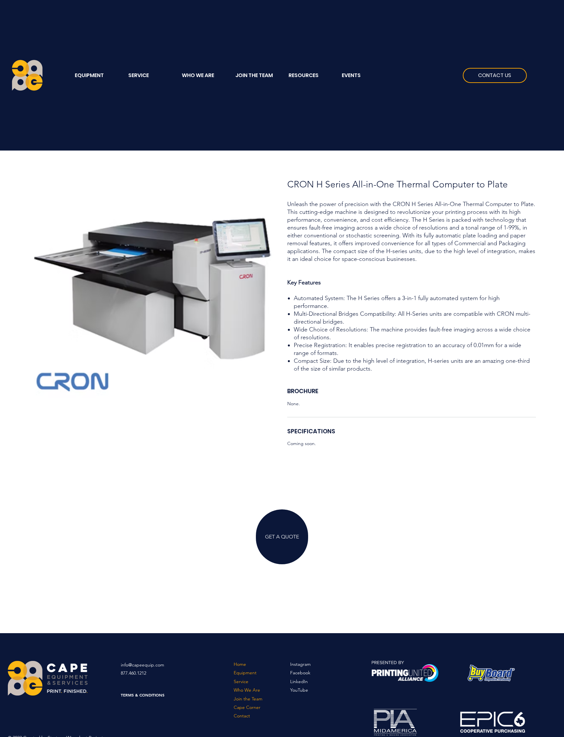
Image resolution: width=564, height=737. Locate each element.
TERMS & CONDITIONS (142, 694)
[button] (310, 75)
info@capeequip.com (142, 665)
